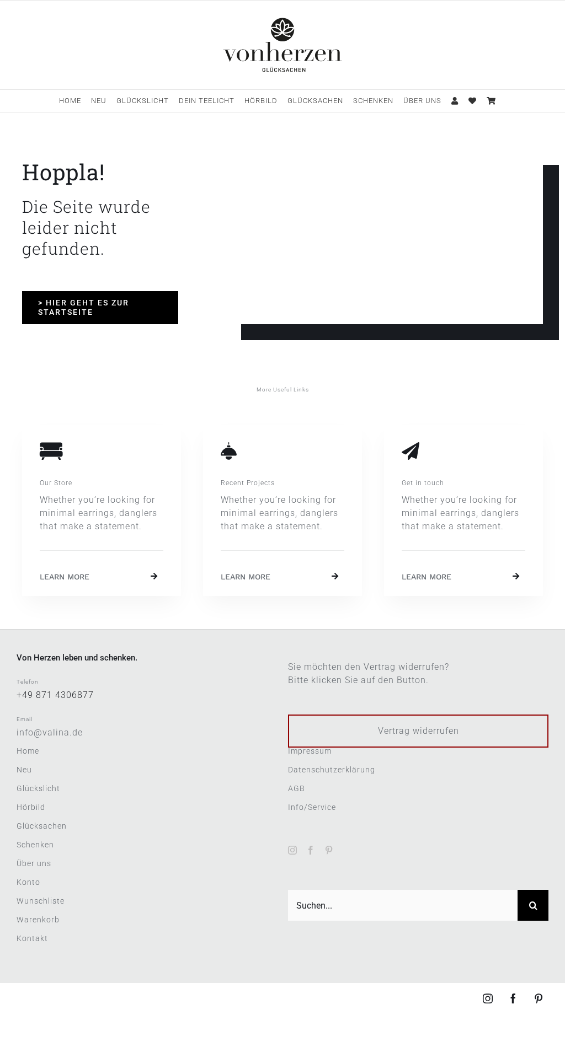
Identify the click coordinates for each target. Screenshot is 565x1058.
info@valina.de (50, 732)
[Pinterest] (329, 850)
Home (28, 750)
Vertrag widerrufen (418, 731)
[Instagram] (292, 850)
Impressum (310, 750)
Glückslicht (38, 788)
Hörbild (31, 807)
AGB (296, 788)
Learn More (64, 576)
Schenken (35, 844)
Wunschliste (41, 900)
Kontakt (32, 938)
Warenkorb (38, 919)
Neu (24, 769)
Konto (28, 882)
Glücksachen (42, 825)
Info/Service (312, 807)
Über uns (34, 863)
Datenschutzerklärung (331, 769)
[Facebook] (311, 850)
